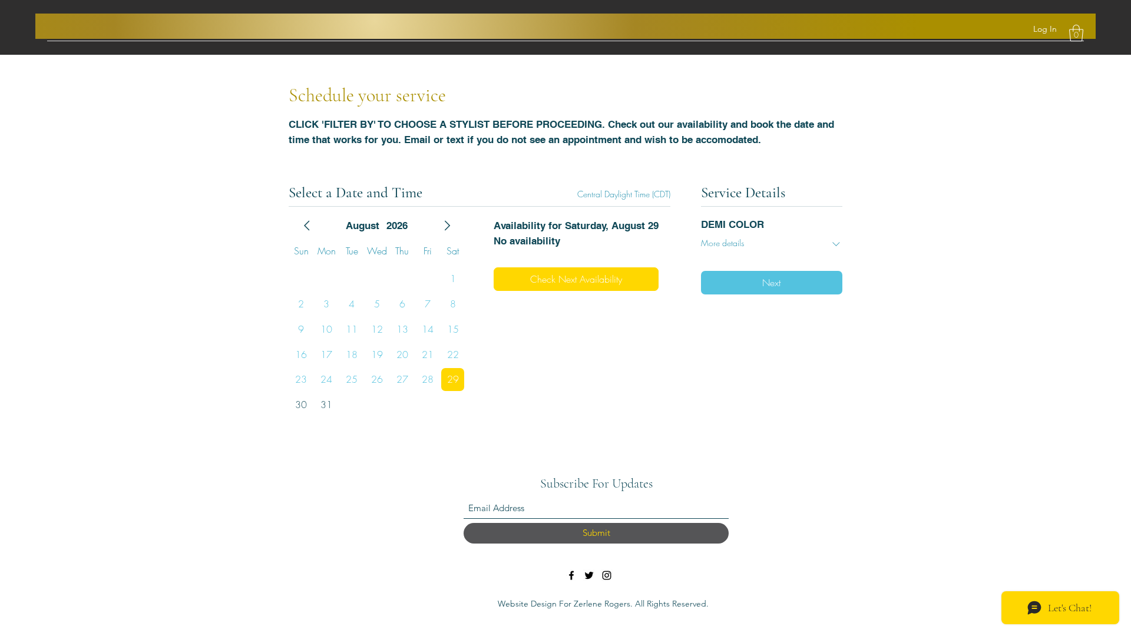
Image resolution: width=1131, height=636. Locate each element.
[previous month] (307, 225)
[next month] (447, 225)
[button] (1076, 33)
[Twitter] (589, 575)
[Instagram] (607, 575)
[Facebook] (571, 575)
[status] (623, 194)
